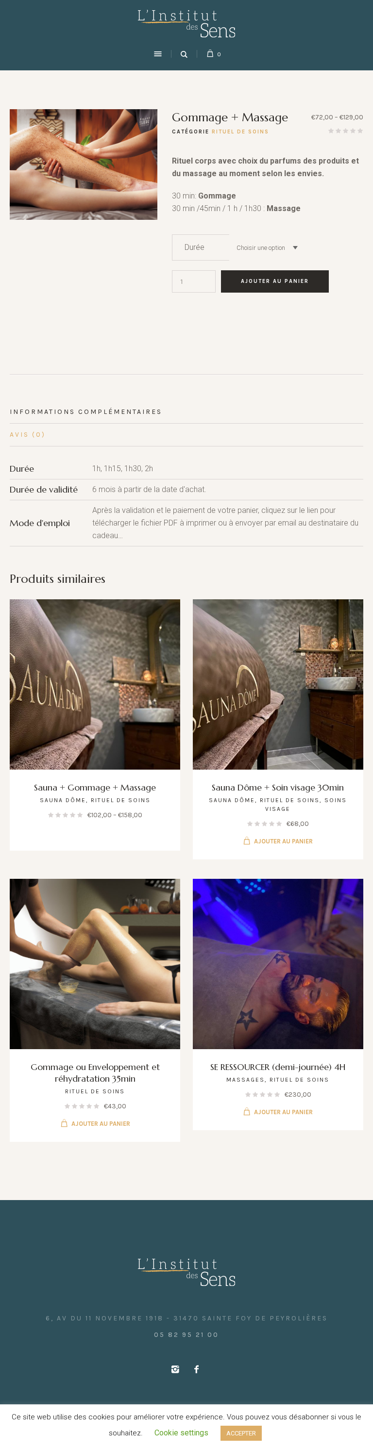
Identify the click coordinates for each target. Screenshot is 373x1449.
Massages (245, 1079)
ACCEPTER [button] (241, 1433)
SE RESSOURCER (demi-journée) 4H (278, 1066)
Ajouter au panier (275, 281)
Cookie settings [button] (181, 1432)
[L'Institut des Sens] (186, 23)
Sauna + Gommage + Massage (95, 787)
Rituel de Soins (240, 132)
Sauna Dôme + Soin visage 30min (278, 787)
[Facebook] (196, 1369)
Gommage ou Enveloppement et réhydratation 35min (95, 1072)
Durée (194, 247)
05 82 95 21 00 (186, 1335)
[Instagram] (175, 1369)
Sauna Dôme (63, 800)
